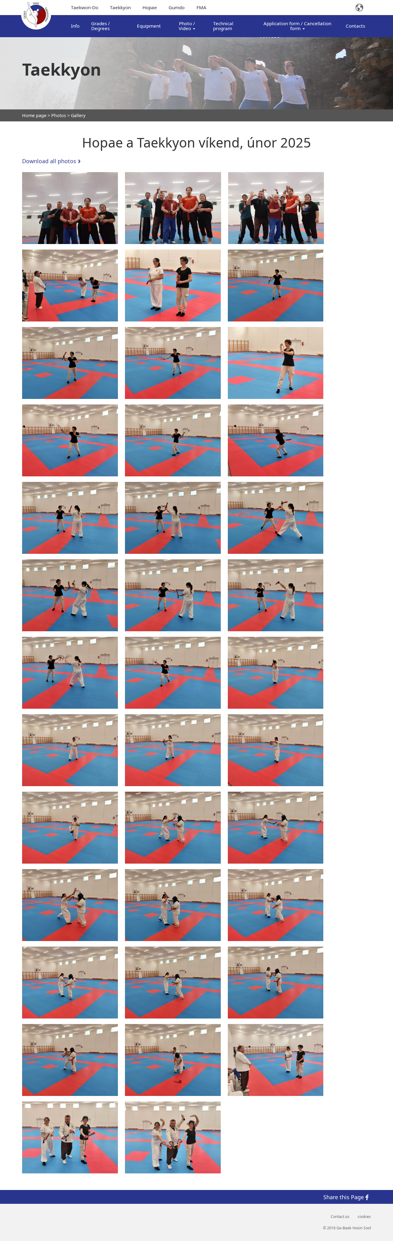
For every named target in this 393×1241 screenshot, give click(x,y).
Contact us (340, 1217)
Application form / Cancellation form (297, 25)
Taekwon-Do (84, 7)
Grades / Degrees (100, 25)
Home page (34, 115)
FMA (201, 7)
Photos (58, 115)
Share (343, 1197)
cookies (364, 1217)
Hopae (149, 7)
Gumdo (177, 7)
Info (75, 26)
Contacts (355, 26)
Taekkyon (120, 7)
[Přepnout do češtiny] (363, 7)
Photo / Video (187, 25)
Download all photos (49, 161)
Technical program (223, 25)
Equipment (149, 26)
